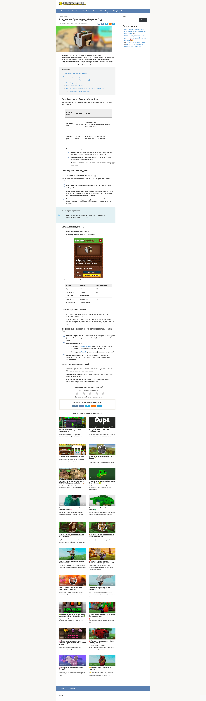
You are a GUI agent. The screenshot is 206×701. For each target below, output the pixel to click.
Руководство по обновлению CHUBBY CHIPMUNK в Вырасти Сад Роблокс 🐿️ (72, 482)
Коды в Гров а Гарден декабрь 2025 (71, 456)
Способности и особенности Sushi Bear (75, 74)
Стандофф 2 (65, 11)
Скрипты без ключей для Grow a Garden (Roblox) (70, 430)
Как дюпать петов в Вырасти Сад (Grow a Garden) (100, 430)
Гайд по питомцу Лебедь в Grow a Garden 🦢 (100, 588)
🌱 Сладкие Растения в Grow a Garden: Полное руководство (102, 615)
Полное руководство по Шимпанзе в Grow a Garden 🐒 (71, 535)
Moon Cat (84, 352)
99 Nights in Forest (119, 11)
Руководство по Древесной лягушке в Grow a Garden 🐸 (102, 482)
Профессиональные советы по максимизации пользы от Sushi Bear (85, 89)
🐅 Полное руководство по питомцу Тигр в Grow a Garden (101, 535)
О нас (62, 688)
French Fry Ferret (86, 346)
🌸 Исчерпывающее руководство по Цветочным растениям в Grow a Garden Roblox (72, 642)
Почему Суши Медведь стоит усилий (80, 91)
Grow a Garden (84, 23)
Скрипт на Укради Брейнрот (132, 47)
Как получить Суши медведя (71, 77)
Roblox (107, 11)
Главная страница (63, 16)
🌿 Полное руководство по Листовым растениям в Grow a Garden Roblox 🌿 (72, 615)
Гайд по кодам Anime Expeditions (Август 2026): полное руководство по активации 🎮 (135, 31)
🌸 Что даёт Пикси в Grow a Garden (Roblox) (71, 668)
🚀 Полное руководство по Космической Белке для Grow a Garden (102, 562)
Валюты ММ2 (97, 11)
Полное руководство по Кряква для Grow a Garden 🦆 (71, 562)
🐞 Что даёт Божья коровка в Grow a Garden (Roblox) (101, 642)
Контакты (71, 688)
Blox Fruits (86, 11)
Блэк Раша (75, 11)
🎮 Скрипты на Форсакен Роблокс (134, 44)
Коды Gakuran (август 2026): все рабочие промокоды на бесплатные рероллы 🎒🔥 (135, 38)
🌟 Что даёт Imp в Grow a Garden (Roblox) (100, 668)
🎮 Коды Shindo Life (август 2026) (134, 42)
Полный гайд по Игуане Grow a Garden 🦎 (99, 509)
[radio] (75, 393)
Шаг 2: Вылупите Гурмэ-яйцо (74, 83)
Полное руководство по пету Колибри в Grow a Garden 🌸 (72, 509)
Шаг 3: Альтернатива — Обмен (74, 86)
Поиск (124, 17)
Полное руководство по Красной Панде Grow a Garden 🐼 (70, 588)
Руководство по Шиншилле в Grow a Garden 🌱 (101, 457)
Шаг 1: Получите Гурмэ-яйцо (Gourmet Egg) (78, 80)
